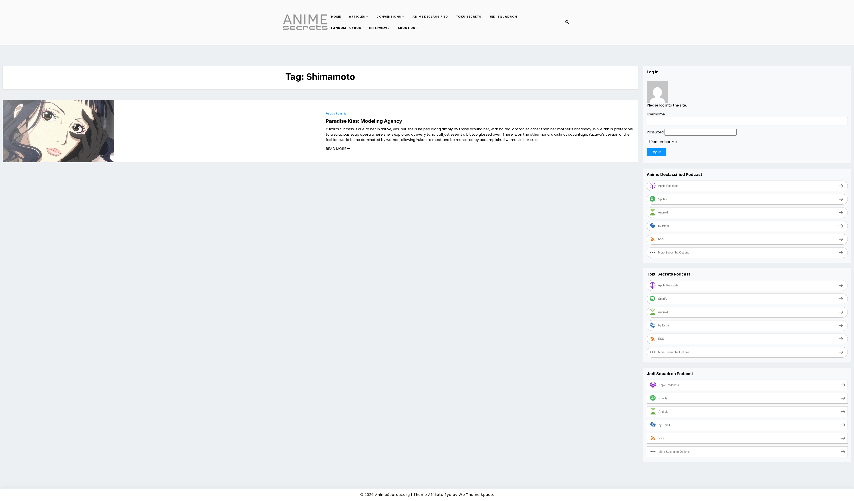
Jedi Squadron (503, 16)
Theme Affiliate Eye (432, 494)
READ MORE (336, 148)
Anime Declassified (430, 16)
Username (656, 114)
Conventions (389, 16)
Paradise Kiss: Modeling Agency (364, 121)
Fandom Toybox (346, 28)
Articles (357, 16)
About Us (406, 28)
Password (655, 132)
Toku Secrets (468, 16)
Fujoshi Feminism (337, 113)
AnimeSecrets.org (392, 494)
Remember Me (663, 141)
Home (336, 16)
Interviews (379, 28)
